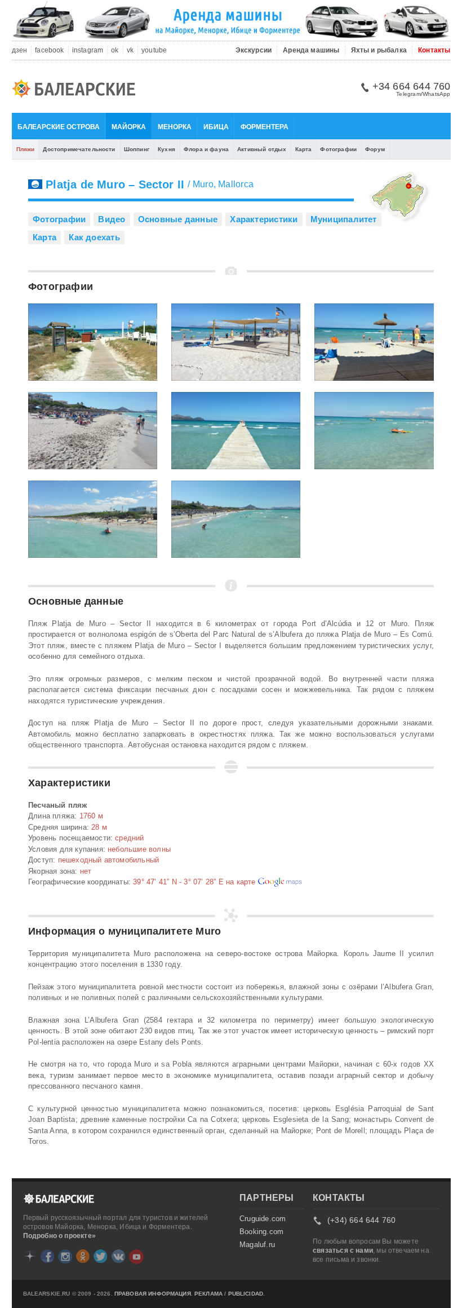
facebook (49, 50)
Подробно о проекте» (59, 1236)
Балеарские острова (58, 127)
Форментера (264, 127)
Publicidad (246, 1294)
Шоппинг (136, 149)
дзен (20, 50)
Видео (111, 219)
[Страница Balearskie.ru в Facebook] (47, 1256)
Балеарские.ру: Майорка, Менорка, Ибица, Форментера (77, 90)
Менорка (175, 127)
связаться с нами (343, 1250)
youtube (154, 50)
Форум (375, 149)
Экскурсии (254, 50)
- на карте (195, 882)
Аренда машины (311, 50)
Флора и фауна (206, 149)
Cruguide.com (262, 1219)
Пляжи (25, 149)
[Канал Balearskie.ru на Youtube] (136, 1256)
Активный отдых (261, 149)
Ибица (216, 127)
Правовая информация (152, 1294)
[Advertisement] (377, 842)
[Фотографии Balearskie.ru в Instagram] (65, 1256)
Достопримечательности (79, 149)
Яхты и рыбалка (379, 50)
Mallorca (236, 184)
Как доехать (94, 237)
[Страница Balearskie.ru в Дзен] (30, 1256)
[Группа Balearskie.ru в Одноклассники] (83, 1256)
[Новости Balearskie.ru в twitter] (100, 1256)
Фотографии (338, 149)
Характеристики (263, 219)
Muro (203, 184)
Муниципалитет (343, 219)
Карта (303, 149)
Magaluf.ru (257, 1245)
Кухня (166, 149)
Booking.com (261, 1232)
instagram (88, 50)
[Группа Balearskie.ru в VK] (118, 1256)
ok (114, 50)
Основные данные (177, 219)
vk (130, 50)
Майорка (129, 127)
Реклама (208, 1294)
